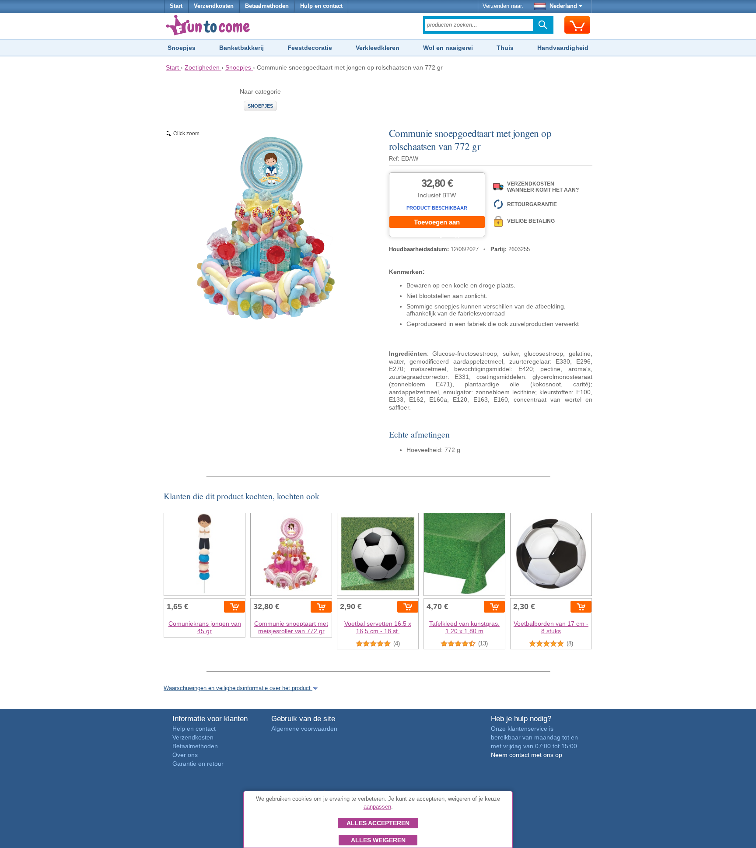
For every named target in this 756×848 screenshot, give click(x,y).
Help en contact (194, 728)
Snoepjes (182, 47)
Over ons (185, 754)
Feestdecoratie (309, 47)
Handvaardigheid (562, 47)
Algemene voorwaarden (304, 728)
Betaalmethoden (267, 6)
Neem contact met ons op (526, 754)
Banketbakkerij (241, 47)
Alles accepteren (378, 823)
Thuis (505, 47)
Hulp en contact (321, 6)
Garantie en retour (198, 763)
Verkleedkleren (377, 47)
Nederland (563, 6)
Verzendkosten (214, 6)
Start (176, 6)
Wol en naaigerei (448, 47)
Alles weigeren (378, 840)
